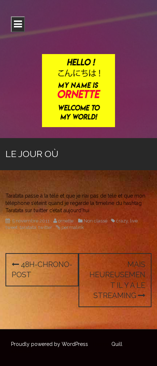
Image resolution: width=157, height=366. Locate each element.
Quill (116, 344)
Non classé (95, 221)
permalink (72, 227)
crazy (122, 221)
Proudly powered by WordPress (49, 344)
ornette (65, 221)
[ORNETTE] (78, 90)
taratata (28, 227)
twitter (45, 227)
